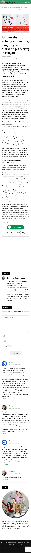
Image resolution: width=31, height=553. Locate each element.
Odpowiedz (5, 398)
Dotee (11, 362)
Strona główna (5, 7)
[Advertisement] (15, 253)
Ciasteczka (17, 547)
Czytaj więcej (15, 532)
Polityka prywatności (7, 550)
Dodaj (15, 353)
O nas (10, 547)
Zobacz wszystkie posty (23, 273)
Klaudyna (12, 406)
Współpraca (5, 547)
